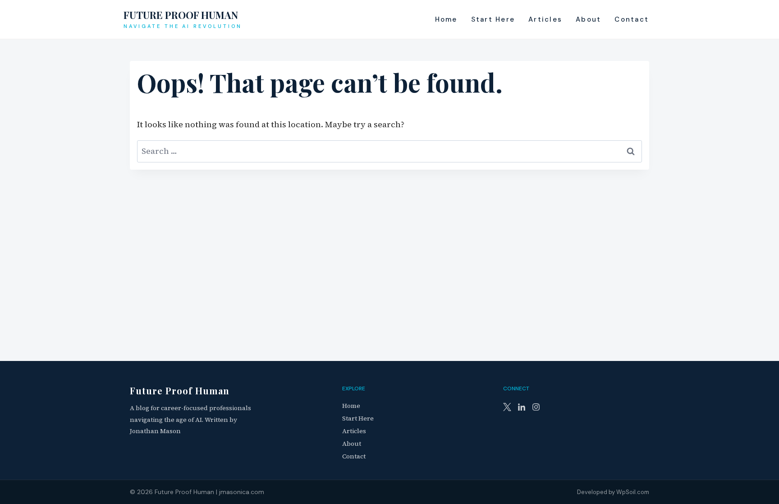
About (588, 19)
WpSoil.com (632, 492)
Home (446, 19)
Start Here (493, 19)
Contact (631, 19)
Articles (545, 19)
